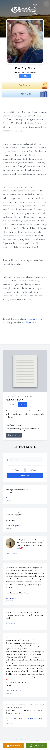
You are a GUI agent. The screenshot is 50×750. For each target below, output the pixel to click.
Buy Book (22, 404)
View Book (11, 404)
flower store (30, 322)
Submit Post (25, 476)
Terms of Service (30, 740)
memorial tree (33, 319)
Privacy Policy (19, 740)
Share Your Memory (14, 435)
